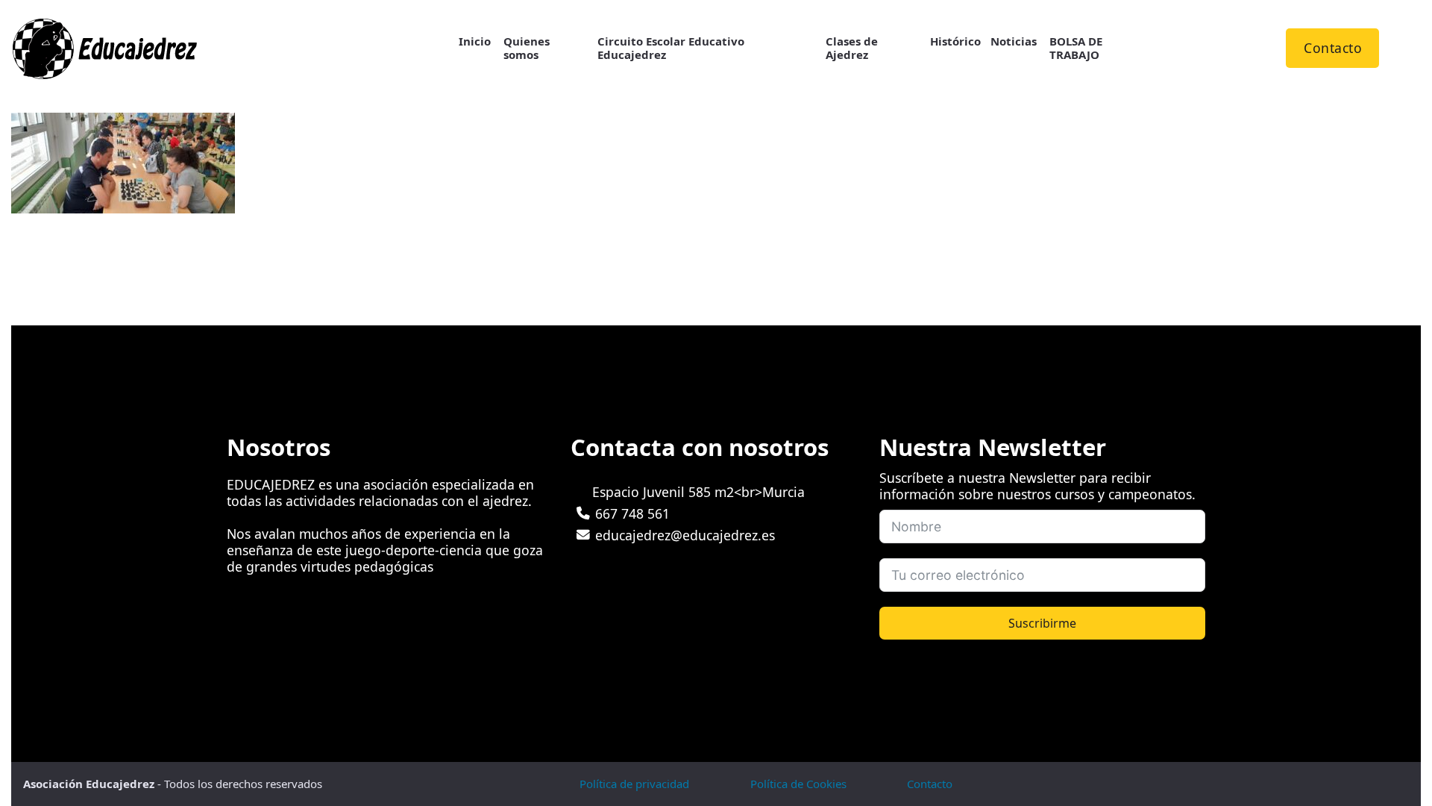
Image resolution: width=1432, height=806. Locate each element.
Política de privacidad (634, 783)
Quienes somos (526, 48)
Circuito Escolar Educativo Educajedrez (670, 48)
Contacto (1333, 48)
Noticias (1013, 41)
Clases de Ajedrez (852, 48)
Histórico (955, 41)
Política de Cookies (798, 783)
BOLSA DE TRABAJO (1075, 48)
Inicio (475, 41)
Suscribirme (1042, 623)
